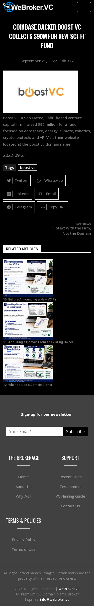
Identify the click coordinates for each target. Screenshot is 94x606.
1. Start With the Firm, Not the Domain (71, 230)
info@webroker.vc (54, 599)
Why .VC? (23, 496)
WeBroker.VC (69, 588)
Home (23, 476)
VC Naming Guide (70, 496)
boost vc (27, 167)
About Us (24, 486)
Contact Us (70, 505)
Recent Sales (70, 476)
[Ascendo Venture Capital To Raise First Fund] (47, 278)
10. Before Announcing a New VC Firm (31, 299)
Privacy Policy (23, 539)
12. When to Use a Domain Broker (27, 385)
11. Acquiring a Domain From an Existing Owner (38, 342)
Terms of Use (24, 549)
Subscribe (75, 431)
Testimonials (70, 486)
